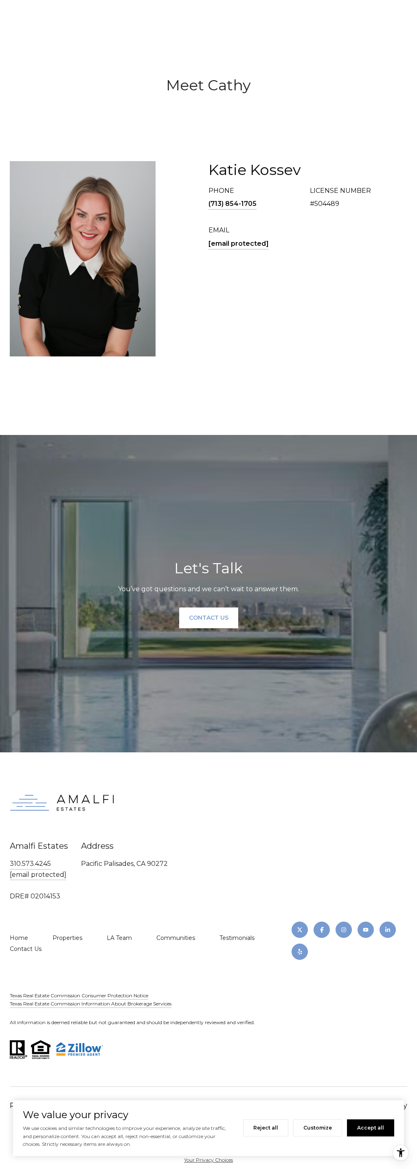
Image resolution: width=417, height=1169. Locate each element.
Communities (175, 938)
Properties (67, 938)
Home (19, 938)
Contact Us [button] (208, 617)
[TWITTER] (300, 930)
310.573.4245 (30, 863)
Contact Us (26, 949)
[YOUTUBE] (366, 930)
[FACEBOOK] (322, 930)
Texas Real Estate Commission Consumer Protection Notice (79, 995)
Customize (317, 1128)
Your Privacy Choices (208, 1160)
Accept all (370, 1128)
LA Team (119, 938)
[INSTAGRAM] (344, 930)
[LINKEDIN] (388, 930)
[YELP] (300, 952)
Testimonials (237, 938)
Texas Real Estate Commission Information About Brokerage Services (90, 1004)
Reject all (265, 1128)
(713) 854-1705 (232, 204)
